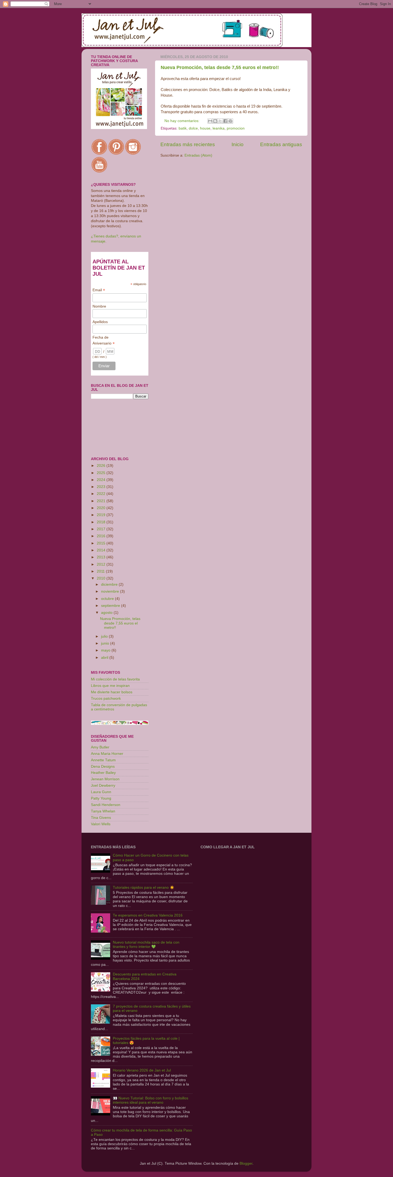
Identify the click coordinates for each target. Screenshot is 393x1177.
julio (105, 636)
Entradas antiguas (281, 144)
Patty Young (101, 798)
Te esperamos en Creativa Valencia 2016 (148, 915)
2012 (101, 564)
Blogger (246, 1163)
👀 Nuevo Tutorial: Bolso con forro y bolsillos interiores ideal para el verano (150, 1100)
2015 (101, 543)
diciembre (110, 584)
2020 (101, 508)
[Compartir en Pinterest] (230, 121)
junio (105, 643)
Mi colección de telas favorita (115, 679)
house (205, 128)
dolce (193, 128)
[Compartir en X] (220, 121)
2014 (101, 550)
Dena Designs (103, 767)
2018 (101, 522)
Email (99, 290)
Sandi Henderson (105, 805)
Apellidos (100, 322)
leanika (219, 128)
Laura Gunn (101, 792)
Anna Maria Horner (107, 754)
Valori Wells (100, 824)
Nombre (99, 306)
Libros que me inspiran (110, 686)
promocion (236, 128)
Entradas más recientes (187, 144)
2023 (101, 487)
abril (105, 658)
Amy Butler (100, 747)
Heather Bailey (103, 773)
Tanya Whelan (103, 811)
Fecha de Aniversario (104, 340)
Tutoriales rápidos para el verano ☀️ (143, 887)
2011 (101, 571)
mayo (106, 650)
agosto (107, 613)
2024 (101, 480)
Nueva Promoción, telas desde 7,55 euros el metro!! (220, 67)
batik (183, 128)
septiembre (111, 606)
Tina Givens (101, 818)
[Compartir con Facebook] (225, 121)
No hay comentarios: (182, 121)
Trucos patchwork (106, 699)
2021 (101, 501)
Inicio (238, 144)
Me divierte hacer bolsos (111, 692)
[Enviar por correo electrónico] (210, 121)
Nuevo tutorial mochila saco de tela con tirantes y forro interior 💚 (146, 944)
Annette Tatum (103, 760)
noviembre (110, 591)
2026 (101, 466)
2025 (101, 473)
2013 (101, 557)
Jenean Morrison (105, 779)
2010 (101, 578)
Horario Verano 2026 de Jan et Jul (142, 1070)
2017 (101, 529)
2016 (101, 536)
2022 (101, 494)
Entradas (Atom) (198, 155)
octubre (108, 599)
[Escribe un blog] (215, 121)
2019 (101, 515)
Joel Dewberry (103, 786)
